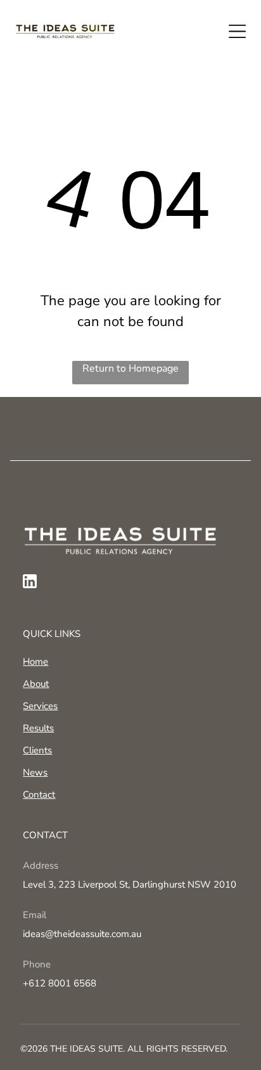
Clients (37, 750)
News (35, 772)
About (36, 683)
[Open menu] (237, 31)
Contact (39, 794)
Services (40, 706)
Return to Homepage (130, 368)
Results (38, 728)
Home (35, 661)
